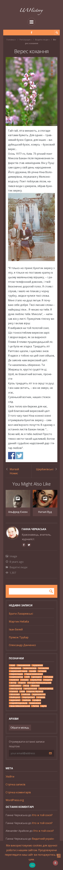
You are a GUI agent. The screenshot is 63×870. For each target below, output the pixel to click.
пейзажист (16, 686)
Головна (10, 39)
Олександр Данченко (22, 645)
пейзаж (27, 700)
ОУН (28, 677)
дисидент (37, 677)
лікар (26, 686)
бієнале (36, 686)
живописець (30, 668)
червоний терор (19, 671)
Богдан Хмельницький (39, 683)
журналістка (39, 694)
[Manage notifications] (55, 862)
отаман (41, 697)
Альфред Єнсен (17, 512)
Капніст (14, 691)
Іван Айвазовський (20, 706)
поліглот (14, 680)
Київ (23, 691)
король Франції (35, 691)
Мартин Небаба (19, 621)
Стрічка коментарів (18, 792)
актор (13, 683)
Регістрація (25, 39)
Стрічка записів (15, 784)
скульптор (36, 680)
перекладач (16, 674)
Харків (22, 683)
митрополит (31, 689)
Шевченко (35, 703)
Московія (15, 694)
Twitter (19, 455)
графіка (37, 700)
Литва (36, 706)
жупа (44, 706)
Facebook (11, 455)
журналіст (15, 700)
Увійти (10, 776)
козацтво (44, 668)
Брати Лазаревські (21, 613)
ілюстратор (16, 689)
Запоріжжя (15, 668)
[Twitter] (29, 545)
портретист (29, 697)
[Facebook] (31, 32)
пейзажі (26, 694)
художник (38, 665)
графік (33, 671)
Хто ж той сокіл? (42, 815)
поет (13, 665)
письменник (24, 665)
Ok (32, 865)
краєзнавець (46, 689)
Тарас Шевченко (34, 674)
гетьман (49, 677)
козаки (25, 680)
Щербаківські (44, 469)
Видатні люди (41, 39)
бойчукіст (15, 697)
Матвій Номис (14, 471)
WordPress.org (15, 800)
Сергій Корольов (19, 703)
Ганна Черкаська (34, 529)
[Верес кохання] (31, 91)
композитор (16, 677)
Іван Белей (16, 629)
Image (13, 556)
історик (43, 671)
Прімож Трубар (18, 637)
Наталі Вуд (45, 512)
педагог (48, 680)
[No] (59, 856)
